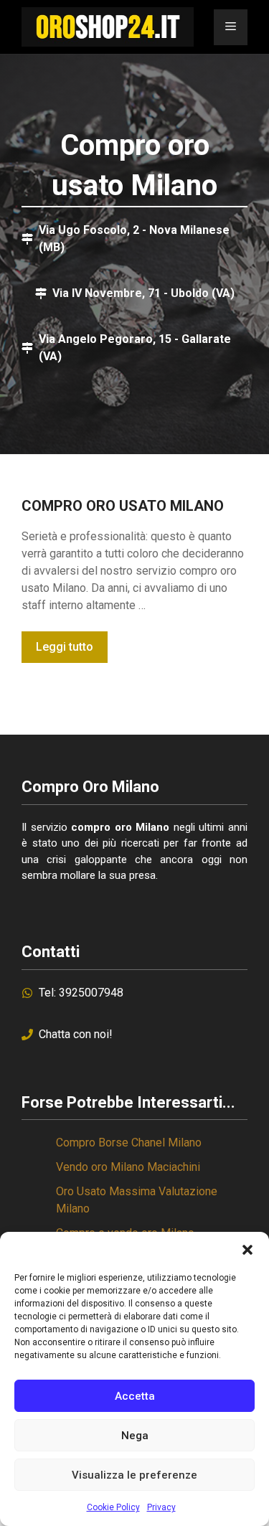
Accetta (135, 1396)
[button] (247, 1250)
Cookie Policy (113, 1507)
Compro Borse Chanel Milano (129, 1142)
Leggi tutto (64, 647)
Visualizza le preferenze (134, 1475)
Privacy (161, 1507)
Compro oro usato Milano (123, 505)
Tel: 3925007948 (81, 992)
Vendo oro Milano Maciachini (128, 1167)
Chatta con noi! (76, 1034)
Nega (134, 1435)
